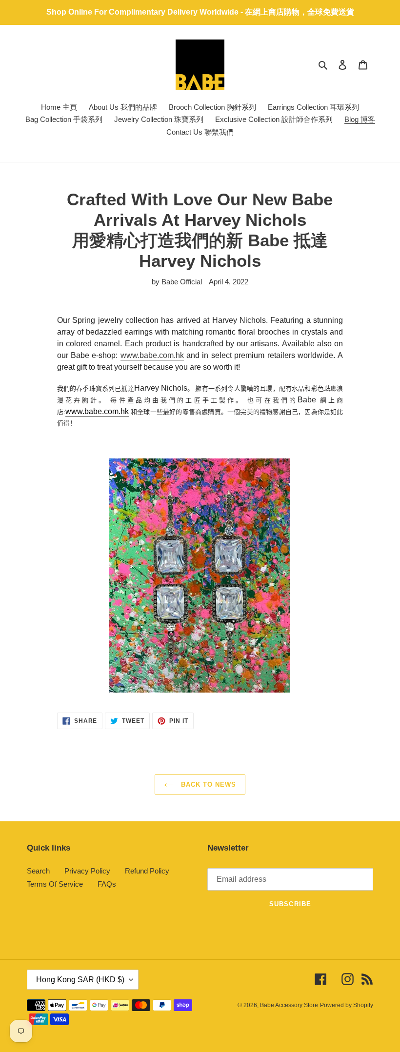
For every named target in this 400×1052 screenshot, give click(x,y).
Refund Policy (147, 871)
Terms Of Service (55, 884)
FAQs (107, 884)
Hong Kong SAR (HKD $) (80, 979)
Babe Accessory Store (289, 1005)
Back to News (208, 784)
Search (38, 871)
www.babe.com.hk (152, 355)
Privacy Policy (87, 871)
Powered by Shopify (346, 1005)
